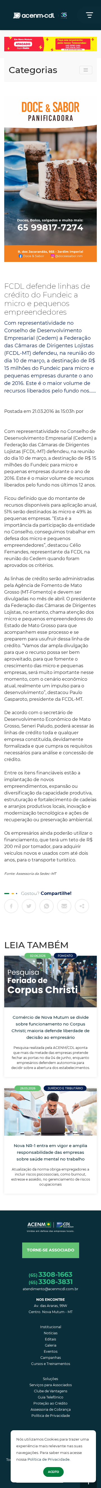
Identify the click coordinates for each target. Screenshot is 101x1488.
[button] (50, 1250)
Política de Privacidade (48, 1459)
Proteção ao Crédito (50, 1403)
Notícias (51, 1333)
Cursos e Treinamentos (50, 1364)
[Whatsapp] (47, 906)
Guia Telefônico (50, 1397)
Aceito (53, 1472)
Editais (50, 1339)
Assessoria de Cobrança (51, 1409)
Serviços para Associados (50, 1385)
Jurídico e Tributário (65, 1088)
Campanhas (50, 1357)
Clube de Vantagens (50, 1391)
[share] (82, 906)
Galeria (50, 1345)
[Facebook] (11, 906)
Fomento (65, 956)
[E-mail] (64, 906)
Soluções (50, 1379)
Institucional (50, 1327)
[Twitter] (29, 906)
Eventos (51, 1351)
